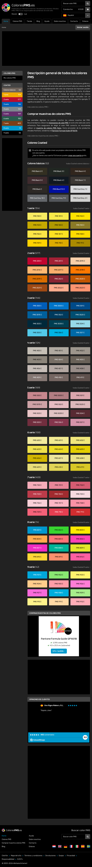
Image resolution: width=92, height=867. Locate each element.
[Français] (71, 846)
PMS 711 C (80, 512)
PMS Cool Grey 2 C (80, 198)
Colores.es (14, 830)
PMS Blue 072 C (59, 189)
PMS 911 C (59, 602)
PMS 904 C (37, 584)
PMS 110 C (59, 243)
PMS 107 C (59, 234)
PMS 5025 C (80, 404)
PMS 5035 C (58, 413)
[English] (59, 846)
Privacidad (71, 856)
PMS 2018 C (80, 270)
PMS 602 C (80, 440)
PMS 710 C (59, 512)
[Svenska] (88, 846)
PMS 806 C (80, 539)
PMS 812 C (80, 557)
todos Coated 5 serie (81, 388)
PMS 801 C (37, 530)
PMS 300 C (37, 306)
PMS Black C (37, 189)
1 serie (12, 95)
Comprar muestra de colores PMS (45, 613)
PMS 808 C (59, 548)
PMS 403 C (37, 360)
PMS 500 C (37, 396)
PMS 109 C (37, 243)
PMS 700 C (37, 485)
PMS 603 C (37, 449)
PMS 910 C (37, 602)
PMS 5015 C (37, 404)
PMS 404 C (59, 360)
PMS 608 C (80, 458)
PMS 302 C (59, 315)
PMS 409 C (37, 377)
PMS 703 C (37, 494)
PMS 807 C (37, 548)
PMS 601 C (59, 440)
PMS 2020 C (80, 279)
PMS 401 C (59, 351)
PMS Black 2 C (37, 171)
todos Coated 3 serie (81, 298)
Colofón (5, 856)
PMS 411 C (80, 377)
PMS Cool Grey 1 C (80, 189)
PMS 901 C (37, 575)
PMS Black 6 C (58, 180)
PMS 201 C (59, 261)
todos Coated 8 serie (81, 522)
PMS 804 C (37, 539)
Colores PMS (9, 73)
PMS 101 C (59, 216)
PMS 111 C (80, 243)
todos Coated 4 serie (81, 343)
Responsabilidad (8, 859)
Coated (7, 85)
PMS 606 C (37, 458)
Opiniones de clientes (39, 699)
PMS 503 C (37, 413)
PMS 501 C (80, 396)
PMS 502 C (59, 404)
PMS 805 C (59, 539)
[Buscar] (87, 3)
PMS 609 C (37, 467)
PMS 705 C (80, 494)
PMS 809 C (80, 548)
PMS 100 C (37, 216)
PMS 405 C (80, 360)
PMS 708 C (80, 503)
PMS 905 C (59, 584)
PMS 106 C (37, 234)
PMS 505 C (37, 422)
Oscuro (14, 14)
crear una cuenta (74, 156)
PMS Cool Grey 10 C (37, 198)
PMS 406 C (37, 369)
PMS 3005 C (58, 306)
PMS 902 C (59, 575)
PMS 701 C (59, 485)
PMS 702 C (80, 485)
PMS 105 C (80, 225)
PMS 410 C (59, 377)
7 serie (12, 123)
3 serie (12, 104)
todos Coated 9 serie (81, 567)
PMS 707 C (59, 503)
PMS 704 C (59, 494)
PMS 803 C (80, 530)
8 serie (12, 128)
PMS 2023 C (80, 288)
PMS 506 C (59, 422)
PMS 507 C (80, 422)
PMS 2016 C (37, 270)
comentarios (47, 735)
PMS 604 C (59, 449)
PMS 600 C (37, 440)
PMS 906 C (80, 584)
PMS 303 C (37, 324)
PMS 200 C (37, 261)
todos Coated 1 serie (81, 209)
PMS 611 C (80, 467)
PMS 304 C (80, 324)
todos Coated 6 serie (81, 433)
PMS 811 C (59, 557)
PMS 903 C (80, 575)
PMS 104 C (59, 225)
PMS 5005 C (58, 396)
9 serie (12, 133)
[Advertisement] (46, 48)
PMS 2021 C (37, 288)
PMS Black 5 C (37, 180)
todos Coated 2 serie (81, 253)
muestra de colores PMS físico (48, 128)
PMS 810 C (37, 557)
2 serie (12, 100)
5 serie (12, 114)
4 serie (12, 109)
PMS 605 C (80, 449)
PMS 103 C (37, 225)
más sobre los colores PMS (37, 107)
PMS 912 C (80, 602)
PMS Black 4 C (80, 171)
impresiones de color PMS (58, 123)
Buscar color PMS (80, 830)
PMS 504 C (80, 413)
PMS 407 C (59, 369)
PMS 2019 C (37, 279)
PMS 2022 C (58, 288)
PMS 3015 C (37, 315)
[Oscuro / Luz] (20, 14)
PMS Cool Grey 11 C (59, 198)
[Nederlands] (54, 846)
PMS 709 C (37, 512)
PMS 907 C (37, 593)
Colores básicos (12, 90)
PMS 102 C (80, 216)
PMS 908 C (59, 593)
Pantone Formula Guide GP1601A (64, 131)
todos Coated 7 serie (81, 478)
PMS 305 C (37, 333)
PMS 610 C (59, 467)
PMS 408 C (80, 369)
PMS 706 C (37, 503)
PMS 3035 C (58, 324)
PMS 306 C (59, 333)
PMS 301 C (80, 306)
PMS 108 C (80, 234)
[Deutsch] (65, 846)
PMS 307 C (80, 333)
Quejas (61, 856)
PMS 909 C (80, 593)
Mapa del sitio (16, 856)
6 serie (12, 119)
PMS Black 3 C (58, 171)
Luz (25, 14)
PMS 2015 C (80, 261)
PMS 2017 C (58, 270)
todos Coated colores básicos (77, 164)
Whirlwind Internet (20, 863)
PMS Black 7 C (80, 180)
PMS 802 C (59, 530)
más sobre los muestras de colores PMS (42, 136)
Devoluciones (50, 856)
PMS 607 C (59, 458)
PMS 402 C (80, 351)
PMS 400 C (37, 351)
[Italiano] (77, 846)
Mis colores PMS (10, 78)
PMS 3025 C (80, 315)
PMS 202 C (59, 279)
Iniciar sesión (83, 27)
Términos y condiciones (33, 856)
